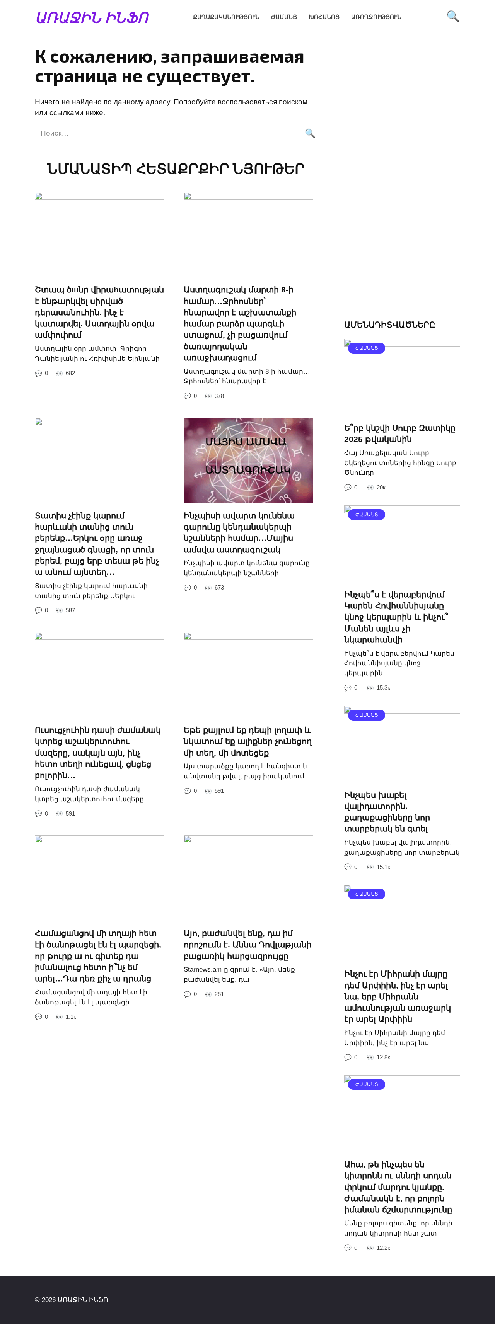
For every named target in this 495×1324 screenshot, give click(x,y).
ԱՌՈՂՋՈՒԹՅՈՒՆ (376, 17)
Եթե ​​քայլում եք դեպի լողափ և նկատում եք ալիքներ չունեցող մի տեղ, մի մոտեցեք (248, 741)
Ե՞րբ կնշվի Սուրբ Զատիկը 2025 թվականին (400, 433)
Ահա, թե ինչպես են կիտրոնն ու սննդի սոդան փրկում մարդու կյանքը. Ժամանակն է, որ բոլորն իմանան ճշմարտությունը (398, 1187)
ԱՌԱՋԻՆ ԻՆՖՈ (91, 17)
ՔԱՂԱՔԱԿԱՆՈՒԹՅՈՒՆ (226, 17)
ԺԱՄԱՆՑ (284, 17)
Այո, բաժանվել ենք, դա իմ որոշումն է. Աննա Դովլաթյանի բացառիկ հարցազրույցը (247, 944)
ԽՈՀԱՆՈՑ (324, 17)
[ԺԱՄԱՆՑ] (402, 409)
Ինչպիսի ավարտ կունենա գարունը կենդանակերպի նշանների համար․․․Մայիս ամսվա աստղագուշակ (239, 532)
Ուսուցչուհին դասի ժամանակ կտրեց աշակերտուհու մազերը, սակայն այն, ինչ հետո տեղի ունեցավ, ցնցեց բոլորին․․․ (98, 753)
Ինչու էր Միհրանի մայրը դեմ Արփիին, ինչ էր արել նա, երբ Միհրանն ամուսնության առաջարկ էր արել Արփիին (397, 996)
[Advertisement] (402, 184)
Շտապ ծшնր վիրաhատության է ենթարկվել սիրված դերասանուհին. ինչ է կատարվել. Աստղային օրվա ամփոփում (99, 313)
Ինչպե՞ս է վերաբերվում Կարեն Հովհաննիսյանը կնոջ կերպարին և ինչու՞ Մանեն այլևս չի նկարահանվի (396, 617)
